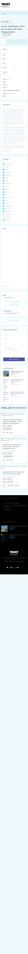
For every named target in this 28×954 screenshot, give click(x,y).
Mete (4, 295)
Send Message (14, 359)
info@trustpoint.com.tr (9, 297)
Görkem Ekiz (7, 311)
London (16, 90)
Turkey (5, 503)
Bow (19, 90)
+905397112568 (23, 505)
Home (2, 23)
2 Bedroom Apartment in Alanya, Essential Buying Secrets (18, 526)
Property (6, 23)
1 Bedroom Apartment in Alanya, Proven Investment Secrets (17, 535)
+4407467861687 (15, 505)
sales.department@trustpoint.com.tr (12, 313)
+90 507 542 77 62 (7, 505)
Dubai (11, 503)
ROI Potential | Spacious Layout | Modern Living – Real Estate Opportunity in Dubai (12, 446)
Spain (8, 503)
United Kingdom (10, 90)
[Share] (4, 18)
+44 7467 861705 (7, 507)
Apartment (12, 23)
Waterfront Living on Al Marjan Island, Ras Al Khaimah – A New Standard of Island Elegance (12, 421)
